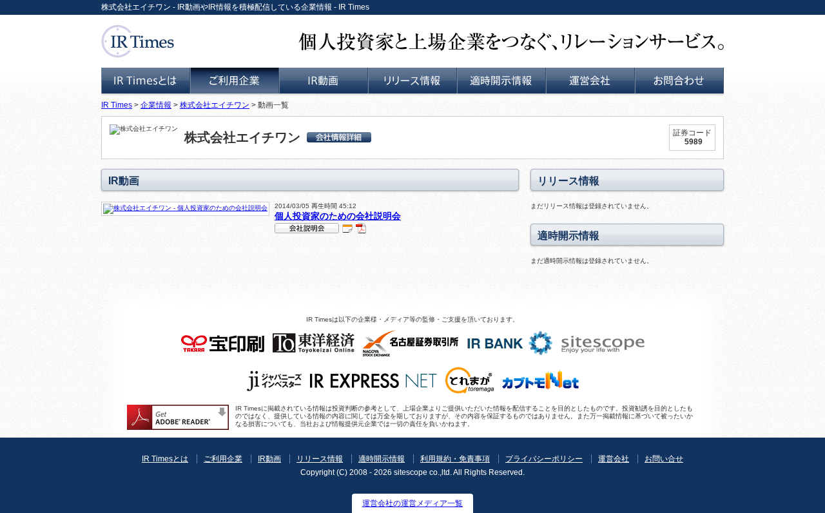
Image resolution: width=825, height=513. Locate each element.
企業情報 (156, 105)
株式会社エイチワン (214, 105)
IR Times (116, 105)
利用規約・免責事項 (455, 458)
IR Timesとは (165, 458)
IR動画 (269, 458)
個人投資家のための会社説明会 (338, 216)
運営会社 (613, 458)
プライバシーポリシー (544, 458)
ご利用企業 (223, 458)
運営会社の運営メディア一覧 (412, 503)
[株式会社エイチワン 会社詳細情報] (339, 137)
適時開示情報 (381, 458)
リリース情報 (319, 458)
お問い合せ (664, 458)
